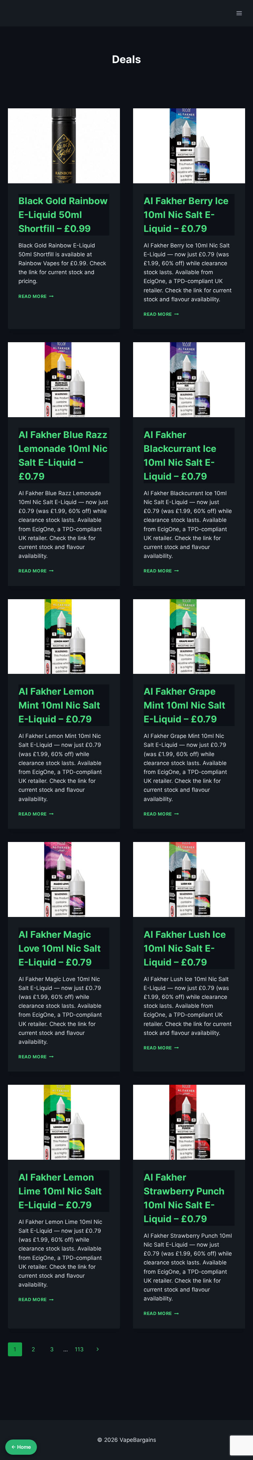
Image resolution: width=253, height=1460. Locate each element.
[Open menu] (239, 13)
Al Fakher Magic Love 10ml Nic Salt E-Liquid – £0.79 (59, 948)
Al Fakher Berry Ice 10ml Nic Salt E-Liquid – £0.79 (186, 214)
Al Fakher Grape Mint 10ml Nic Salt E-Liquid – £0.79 (184, 705)
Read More (36, 296)
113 (79, 1349)
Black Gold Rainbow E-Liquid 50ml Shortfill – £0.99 (63, 214)
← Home (21, 1447)
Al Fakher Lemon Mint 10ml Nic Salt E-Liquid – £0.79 (59, 705)
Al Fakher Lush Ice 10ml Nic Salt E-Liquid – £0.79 (185, 948)
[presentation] (64, 145)
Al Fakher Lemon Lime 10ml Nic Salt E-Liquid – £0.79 (60, 1191)
